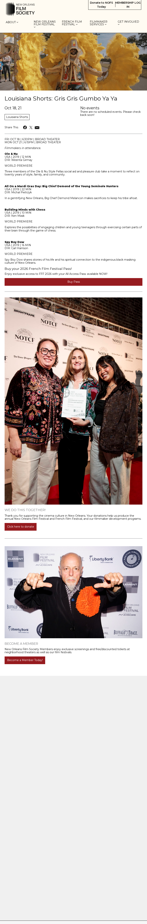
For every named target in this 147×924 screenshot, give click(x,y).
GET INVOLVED (129, 21)
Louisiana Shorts (17, 117)
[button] (25, 127)
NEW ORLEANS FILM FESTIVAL (45, 23)
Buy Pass (73, 281)
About (11, 22)
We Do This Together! (25, 510)
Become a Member (21, 644)
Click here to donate (20, 526)
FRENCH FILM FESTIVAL (72, 23)
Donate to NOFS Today (101, 4)
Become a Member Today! (25, 660)
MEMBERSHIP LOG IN (128, 4)
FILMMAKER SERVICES (98, 23)
